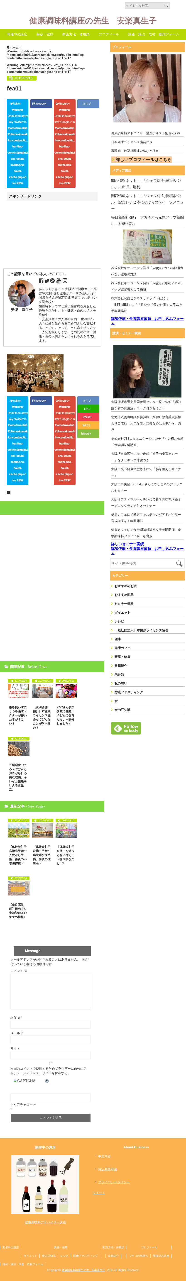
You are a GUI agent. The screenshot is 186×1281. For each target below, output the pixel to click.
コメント (18, 971)
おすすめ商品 (124, 595)
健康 (118, 639)
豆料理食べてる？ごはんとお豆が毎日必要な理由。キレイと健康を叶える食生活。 (18, 777)
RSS (87, 425)
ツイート (99, 1193)
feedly (87, 433)
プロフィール (109, 34)
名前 (15, 1018)
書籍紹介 (121, 665)
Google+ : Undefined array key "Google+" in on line (64, 143)
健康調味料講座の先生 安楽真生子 (93, 20)
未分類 (119, 674)
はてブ (87, 103)
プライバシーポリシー (114, 1182)
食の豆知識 (122, 710)
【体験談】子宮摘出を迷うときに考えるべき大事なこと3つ (65, 855)
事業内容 (104, 1156)
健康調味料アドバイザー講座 (45, 1222)
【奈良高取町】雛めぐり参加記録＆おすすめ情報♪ (18, 911)
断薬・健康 (122, 657)
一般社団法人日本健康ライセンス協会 (142, 630)
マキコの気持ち (138, 1255)
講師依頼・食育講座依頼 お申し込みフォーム (147, 321)
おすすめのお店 (126, 586)
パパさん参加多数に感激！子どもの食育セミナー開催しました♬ (65, 715)
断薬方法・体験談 (76, 34)
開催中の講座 (17, 34)
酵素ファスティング (129, 692)
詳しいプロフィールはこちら (144, 159)
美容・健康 (44, 34)
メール (17, 1033)
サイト (15, 1048)
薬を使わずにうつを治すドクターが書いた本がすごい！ (18, 715)
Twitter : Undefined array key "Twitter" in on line (17, 143)
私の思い (121, 683)
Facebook (40, 103)
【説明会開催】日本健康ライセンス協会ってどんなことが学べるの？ (42, 717)
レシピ (119, 621)
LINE (87, 408)
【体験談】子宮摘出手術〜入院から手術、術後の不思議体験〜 (18, 855)
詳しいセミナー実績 (127, 544)
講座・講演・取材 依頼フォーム (153, 34)
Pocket (87, 417)
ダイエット (122, 612)
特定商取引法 (107, 1169)
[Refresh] (47, 1081)
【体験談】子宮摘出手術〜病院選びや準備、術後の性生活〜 (42, 855)
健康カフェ (122, 648)
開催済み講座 (161, 1255)
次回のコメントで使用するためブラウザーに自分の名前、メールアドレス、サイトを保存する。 (48, 1071)
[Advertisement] (46, 235)
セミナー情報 (124, 603)
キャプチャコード (23, 1104)
